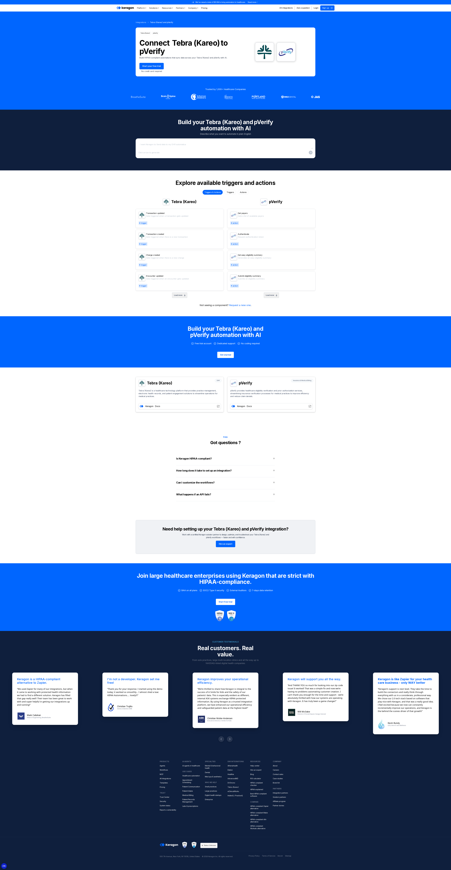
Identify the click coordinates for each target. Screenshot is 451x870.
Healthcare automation (191, 776)
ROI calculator (255, 779)
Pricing (162, 787)
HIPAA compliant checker (256, 784)
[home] (125, 8)
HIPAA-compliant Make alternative (259, 814)
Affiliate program (279, 801)
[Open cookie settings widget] (4, 866)
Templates (164, 783)
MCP (161, 774)
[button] (141, 8)
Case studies (278, 779)
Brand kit (276, 783)
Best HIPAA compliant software (258, 795)
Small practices (211, 787)
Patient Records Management (188, 800)
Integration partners (280, 793)
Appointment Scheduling (187, 781)
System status (165, 806)
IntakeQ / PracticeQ (235, 796)
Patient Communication (191, 787)
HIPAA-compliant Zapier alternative (259, 807)
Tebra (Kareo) (233, 787)
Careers (276, 770)
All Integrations (165, 779)
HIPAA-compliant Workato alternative (257, 827)
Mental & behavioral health (212, 767)
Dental (207, 772)
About (275, 766)
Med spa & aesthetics (213, 777)
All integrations (286, 8)
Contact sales (278, 774)
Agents (162, 766)
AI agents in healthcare (191, 766)
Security (163, 801)
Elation (230, 770)
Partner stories (278, 806)
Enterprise (209, 799)
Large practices (211, 791)
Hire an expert (255, 770)
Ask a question (303, 8)
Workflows (164, 770)
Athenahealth (233, 766)
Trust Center (164, 797)
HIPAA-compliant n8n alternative (258, 820)
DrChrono (231, 783)
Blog (252, 774)
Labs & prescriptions (190, 806)
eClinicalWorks (233, 791)
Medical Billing (187, 795)
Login (316, 8)
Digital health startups (213, 795)
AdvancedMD (233, 779)
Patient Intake (187, 791)
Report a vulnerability (168, 810)
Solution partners (279, 797)
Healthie (231, 774)
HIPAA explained (256, 789)
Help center (254, 766)
